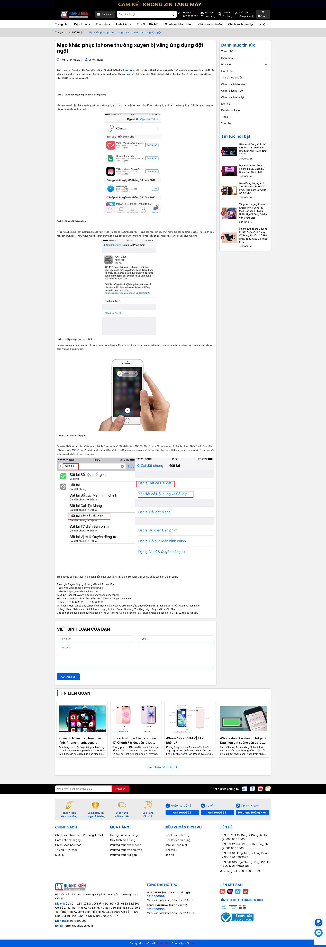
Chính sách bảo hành (179, 24)
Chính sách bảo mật (68, 845)
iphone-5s (154, 612)
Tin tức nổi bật (235, 136)
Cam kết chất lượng (68, 840)
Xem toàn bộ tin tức (161, 767)
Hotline (190, 14)
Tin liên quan (75, 693)
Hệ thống (210, 14)
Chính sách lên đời (210, 24)
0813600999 (182, 812)
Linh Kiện (122, 24)
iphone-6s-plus (119, 612)
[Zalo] (244, 788)
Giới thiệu (171, 850)
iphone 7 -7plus (101, 612)
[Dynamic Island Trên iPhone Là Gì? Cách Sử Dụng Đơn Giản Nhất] (229, 170)
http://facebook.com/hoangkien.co (83, 587)
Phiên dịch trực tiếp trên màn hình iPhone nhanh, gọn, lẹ (80, 740)
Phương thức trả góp (123, 854)
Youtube (226, 123)
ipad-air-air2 (191, 612)
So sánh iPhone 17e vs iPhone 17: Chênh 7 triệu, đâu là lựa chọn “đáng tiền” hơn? (134, 740)
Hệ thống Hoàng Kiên (252, 812)
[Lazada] (230, 891)
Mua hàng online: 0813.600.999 (240, 871)
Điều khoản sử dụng (177, 840)
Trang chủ (61, 24)
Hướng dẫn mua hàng (124, 835)
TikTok (225, 116)
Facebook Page (230, 110)
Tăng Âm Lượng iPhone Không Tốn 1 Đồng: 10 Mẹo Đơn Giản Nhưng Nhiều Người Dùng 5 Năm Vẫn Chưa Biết (253, 211)
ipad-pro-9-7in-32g (172, 612)
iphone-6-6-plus (138, 612)
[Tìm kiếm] (172, 14)
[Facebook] (252, 788)
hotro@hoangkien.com (78, 925)
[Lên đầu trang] (318, 916)
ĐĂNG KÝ (120, 788)
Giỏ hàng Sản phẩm (246, 14)
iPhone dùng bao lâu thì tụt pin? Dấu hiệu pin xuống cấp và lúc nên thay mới (243, 740)
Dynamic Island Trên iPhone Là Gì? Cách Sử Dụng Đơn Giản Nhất (251, 168)
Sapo (193, 943)
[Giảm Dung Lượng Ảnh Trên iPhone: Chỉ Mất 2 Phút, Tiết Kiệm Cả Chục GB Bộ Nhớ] (229, 190)
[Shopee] (222, 891)
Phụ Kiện (102, 24)
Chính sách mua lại (240, 24)
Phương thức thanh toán (125, 845)
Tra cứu (227, 14)
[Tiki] (238, 891)
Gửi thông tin (68, 676)
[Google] (268, 788)
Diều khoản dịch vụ (177, 835)
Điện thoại (81, 24)
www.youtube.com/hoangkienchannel (98, 594)
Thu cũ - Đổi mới (66, 850)
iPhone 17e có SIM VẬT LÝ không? (185, 740)
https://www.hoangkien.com (82, 591)
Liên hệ (225, 103)
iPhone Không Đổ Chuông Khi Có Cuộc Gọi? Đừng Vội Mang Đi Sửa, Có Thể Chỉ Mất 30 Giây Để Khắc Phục (253, 235)
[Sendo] (245, 891)
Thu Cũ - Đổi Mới (148, 24)
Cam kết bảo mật (176, 845)
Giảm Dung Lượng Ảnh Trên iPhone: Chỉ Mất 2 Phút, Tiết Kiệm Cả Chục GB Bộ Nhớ (252, 188)
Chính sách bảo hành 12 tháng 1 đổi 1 (79, 835)
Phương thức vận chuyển (126, 850)
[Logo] (74, 14)
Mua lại (59, 854)
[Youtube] (260, 788)
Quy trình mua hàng (122, 840)
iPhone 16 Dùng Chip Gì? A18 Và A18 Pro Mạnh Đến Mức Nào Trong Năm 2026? (253, 149)
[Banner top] (163, 3)
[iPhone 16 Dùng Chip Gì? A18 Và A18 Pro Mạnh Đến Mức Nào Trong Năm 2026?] (229, 151)
